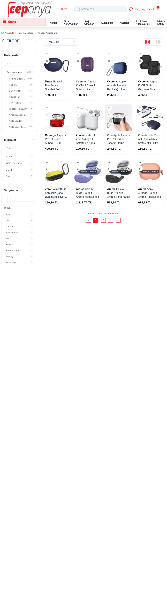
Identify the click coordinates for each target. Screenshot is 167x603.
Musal (48, 81)
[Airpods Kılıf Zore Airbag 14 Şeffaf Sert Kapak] (87, 117)
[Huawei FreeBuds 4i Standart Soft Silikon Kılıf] (56, 64)
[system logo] (30, 9)
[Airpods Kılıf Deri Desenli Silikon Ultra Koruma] (87, 64)
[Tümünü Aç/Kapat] (34, 41)
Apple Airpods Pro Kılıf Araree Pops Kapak (149, 193)
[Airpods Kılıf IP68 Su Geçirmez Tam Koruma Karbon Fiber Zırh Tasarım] (149, 64)
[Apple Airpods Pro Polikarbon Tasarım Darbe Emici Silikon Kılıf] (118, 117)
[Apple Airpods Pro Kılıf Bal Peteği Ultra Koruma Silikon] (118, 64)
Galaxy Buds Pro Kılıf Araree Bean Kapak (87, 193)
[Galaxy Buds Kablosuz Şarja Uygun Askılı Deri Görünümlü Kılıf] (56, 171)
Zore (79, 135)
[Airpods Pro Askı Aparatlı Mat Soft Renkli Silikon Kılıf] (149, 117)
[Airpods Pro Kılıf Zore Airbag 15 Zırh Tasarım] (56, 117)
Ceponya (81, 81)
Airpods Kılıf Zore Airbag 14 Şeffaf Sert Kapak (86, 139)
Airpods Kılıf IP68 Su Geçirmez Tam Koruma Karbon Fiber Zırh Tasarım (148, 89)
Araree (80, 189)
